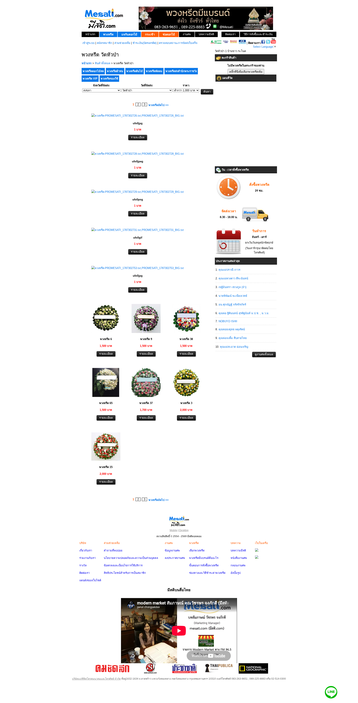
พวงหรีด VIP (90, 78)
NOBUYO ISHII (228, 321)
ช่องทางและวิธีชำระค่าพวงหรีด (207, 572)
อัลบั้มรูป (236, 572)
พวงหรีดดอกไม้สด (93, 71)
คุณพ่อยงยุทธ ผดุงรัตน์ (232, 329)
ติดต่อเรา (84, 572)
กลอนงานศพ (238, 565)
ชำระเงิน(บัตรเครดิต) (145, 43)
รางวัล (83, 565)
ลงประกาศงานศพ (175, 558)
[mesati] (179, 520)
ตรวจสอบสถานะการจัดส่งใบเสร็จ (178, 43)
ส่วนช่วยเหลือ (122, 43)
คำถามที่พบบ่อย (113, 550)
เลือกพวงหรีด (196, 550)
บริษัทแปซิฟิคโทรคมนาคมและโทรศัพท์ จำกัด (96, 678)
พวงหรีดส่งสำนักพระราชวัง (181, 71)
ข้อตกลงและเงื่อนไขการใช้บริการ (123, 565)
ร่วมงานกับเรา (87, 558)
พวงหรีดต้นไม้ (134, 71)
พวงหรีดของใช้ (109, 78)
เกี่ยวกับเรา (85, 550)
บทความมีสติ (238, 550)
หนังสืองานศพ (239, 558)
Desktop (184, 530)
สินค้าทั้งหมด (102, 63)
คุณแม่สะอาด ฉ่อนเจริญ (234, 346)
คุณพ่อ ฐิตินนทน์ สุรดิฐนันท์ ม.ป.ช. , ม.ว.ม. (244, 313)
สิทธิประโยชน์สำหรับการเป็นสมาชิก (125, 572)
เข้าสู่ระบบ (88, 43)
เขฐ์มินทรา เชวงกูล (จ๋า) (232, 287)
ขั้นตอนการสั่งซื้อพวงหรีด (204, 565)
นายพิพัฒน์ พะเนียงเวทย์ (233, 295)
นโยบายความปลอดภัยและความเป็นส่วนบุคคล (131, 558)
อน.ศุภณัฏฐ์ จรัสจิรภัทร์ (232, 304)
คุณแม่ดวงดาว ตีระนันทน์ (233, 278)
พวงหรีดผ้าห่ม (115, 71)
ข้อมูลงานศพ (172, 550)
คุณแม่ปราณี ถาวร (229, 269)
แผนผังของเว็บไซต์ (90, 580)
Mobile (173, 530)
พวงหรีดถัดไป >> (159, 105)
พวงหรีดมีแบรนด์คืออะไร (203, 558)
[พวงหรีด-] (137, 115)
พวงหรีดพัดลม (154, 71)
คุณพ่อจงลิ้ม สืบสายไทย (233, 338)
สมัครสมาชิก (104, 43)
